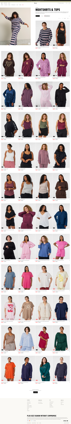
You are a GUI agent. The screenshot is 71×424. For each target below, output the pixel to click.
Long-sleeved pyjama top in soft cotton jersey (59, 321)
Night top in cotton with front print (40, 382)
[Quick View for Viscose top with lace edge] (52, 138)
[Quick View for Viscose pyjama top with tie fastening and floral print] (52, 321)
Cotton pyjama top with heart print (5, 77)
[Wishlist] (52, 21)
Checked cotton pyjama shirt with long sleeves (59, 77)
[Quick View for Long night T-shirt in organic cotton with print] (69, 290)
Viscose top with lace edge (39, 138)
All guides (51, 404)
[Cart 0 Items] (69, 3)
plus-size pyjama (64, 12)
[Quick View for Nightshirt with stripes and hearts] (52, 168)
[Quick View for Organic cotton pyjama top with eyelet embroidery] (69, 199)
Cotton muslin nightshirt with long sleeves (58, 229)
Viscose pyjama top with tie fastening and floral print (42, 321)
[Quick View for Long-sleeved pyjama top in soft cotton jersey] (69, 321)
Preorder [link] (20, 4)
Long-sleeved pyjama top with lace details (58, 351)
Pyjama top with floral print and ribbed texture (59, 168)
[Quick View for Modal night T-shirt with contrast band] (17, 138)
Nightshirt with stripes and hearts (40, 168)
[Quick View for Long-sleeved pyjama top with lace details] (69, 351)
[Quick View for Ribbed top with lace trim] (17, 199)
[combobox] (61, 3)
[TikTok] (66, 420)
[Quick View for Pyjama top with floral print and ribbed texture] (69, 168)
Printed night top (20, 77)
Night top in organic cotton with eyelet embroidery (7, 229)
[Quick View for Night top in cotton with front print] (52, 382)
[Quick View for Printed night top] (69, 382)
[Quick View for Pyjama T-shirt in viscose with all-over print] (69, 260)
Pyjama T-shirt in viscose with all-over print (58, 260)
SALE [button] (22, 4)
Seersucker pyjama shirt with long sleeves (23, 260)
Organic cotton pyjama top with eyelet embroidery (59, 199)
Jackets (28, 404)
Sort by (67, 18)
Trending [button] (9, 4)
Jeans (27, 409)
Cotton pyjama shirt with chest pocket (40, 77)
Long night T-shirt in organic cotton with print (59, 290)
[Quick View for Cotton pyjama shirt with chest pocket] (52, 77)
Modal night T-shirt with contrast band (6, 138)
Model (65, 18)
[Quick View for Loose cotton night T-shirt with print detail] (52, 290)
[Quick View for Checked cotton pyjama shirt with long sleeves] (69, 77)
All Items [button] (2, 4)
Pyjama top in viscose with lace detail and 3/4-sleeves (42, 260)
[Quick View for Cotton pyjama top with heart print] (17, 77)
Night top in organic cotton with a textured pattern (24, 138)
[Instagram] (63, 420)
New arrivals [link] (5, 4)
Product (63, 18)
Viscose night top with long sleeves (5, 260)
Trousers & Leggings (29, 405)
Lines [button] (17, 4)
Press (61, 403)
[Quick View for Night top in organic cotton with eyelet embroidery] (17, 229)
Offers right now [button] (13, 4)
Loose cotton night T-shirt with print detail (41, 290)
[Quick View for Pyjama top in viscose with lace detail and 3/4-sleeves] (52, 260)
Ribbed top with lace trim (4, 199)
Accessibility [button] (51, 405)
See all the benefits (40, 403)
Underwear (28, 410)
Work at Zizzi (62, 404)
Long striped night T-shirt (4, 290)
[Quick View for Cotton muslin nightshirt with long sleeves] (69, 229)
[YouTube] (67, 420)
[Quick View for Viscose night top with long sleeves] (17, 260)
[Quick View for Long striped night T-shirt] (17, 290)
